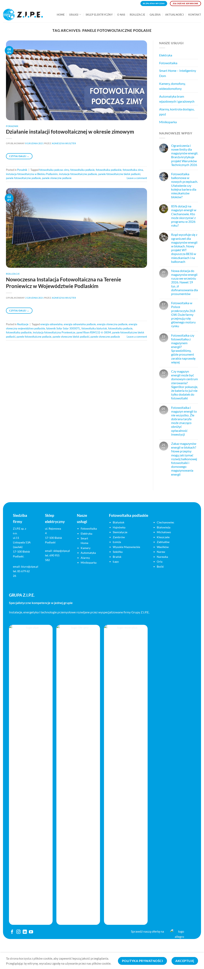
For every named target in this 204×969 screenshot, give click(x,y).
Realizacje (137, 14)
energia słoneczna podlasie (112, 324)
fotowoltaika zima (133, 169)
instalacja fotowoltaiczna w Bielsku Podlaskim (32, 174)
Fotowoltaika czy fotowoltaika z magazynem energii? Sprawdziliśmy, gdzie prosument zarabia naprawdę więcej (183, 348)
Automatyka (88, 552)
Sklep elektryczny (99, 14)
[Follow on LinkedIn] (25, 932)
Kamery (85, 548)
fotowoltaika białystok (94, 328)
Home (61, 14)
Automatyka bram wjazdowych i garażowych (176, 98)
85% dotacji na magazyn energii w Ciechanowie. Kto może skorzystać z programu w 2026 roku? (183, 215)
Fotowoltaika (168, 63)
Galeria (155, 14)
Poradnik (12, 126)
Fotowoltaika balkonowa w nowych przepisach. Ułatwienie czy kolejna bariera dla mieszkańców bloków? (184, 185)
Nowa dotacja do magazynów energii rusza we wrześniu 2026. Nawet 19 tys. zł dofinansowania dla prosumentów (184, 282)
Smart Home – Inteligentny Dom (177, 73)
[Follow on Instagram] (18, 932)
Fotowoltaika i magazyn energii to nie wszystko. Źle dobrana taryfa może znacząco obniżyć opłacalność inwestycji (184, 421)
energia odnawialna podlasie (80, 324)
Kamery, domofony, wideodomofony (172, 86)
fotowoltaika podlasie (82, 169)
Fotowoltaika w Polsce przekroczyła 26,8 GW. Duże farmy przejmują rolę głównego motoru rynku (183, 314)
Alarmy (85, 557)
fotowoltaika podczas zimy (54, 169)
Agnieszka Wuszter (64, 143)
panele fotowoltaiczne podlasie (23, 178)
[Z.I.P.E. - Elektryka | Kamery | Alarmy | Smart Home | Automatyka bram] (23, 14)
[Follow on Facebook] (12, 932)
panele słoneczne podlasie (57, 178)
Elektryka (165, 55)
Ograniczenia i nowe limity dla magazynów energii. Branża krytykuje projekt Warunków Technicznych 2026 (184, 155)
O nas (121, 14)
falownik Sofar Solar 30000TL (63, 328)
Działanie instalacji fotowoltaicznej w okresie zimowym (70, 132)
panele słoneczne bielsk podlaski (71, 336)
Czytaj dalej (19, 156)
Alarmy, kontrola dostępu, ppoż (176, 111)
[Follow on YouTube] (31, 932)
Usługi (73, 14)
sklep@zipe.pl (61, 550)
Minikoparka (168, 122)
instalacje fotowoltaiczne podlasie (78, 174)
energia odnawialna (51, 324)
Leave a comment (137, 178)
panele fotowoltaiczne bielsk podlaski (119, 174)
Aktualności (174, 14)
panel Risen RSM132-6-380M (93, 332)
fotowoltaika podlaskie (109, 169)
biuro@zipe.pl (29, 566)
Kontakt (194, 14)
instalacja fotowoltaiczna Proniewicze (54, 332)
